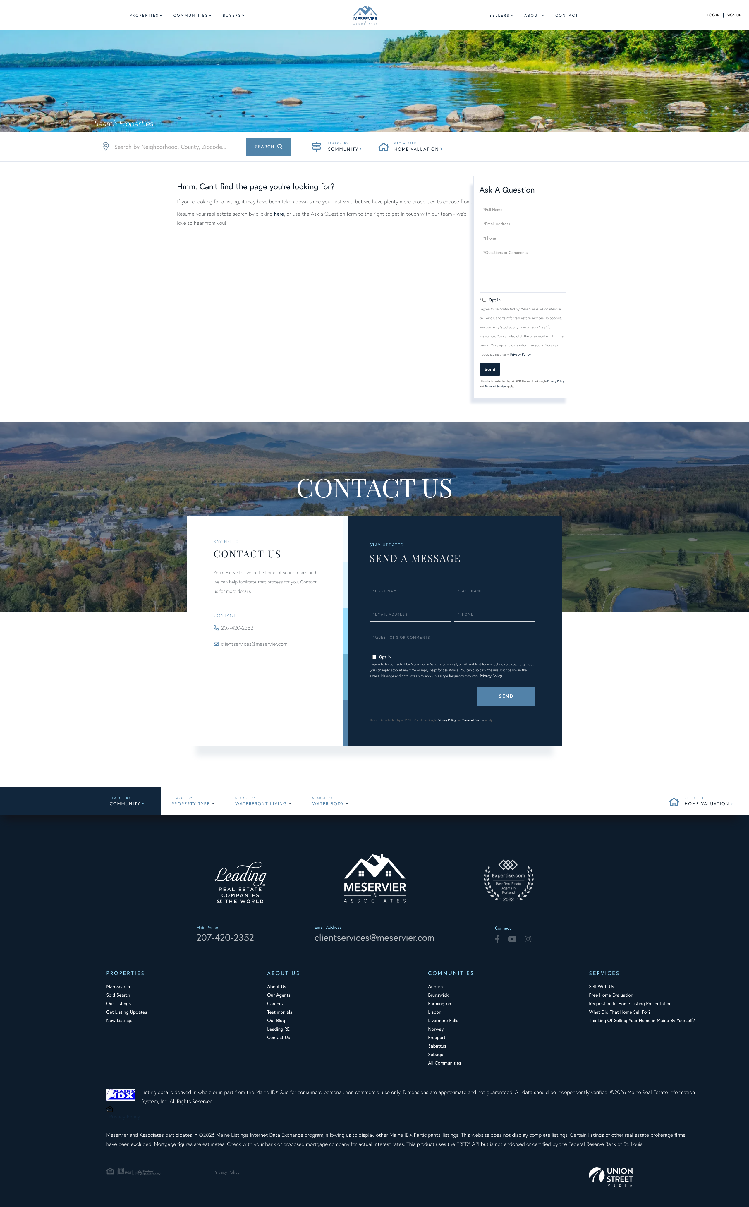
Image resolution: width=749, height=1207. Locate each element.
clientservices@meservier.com (254, 644)
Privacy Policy (520, 354)
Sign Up (734, 15)
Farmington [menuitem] (439, 1003)
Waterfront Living (261, 804)
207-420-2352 (237, 627)
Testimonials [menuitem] (279, 1012)
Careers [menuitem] (275, 1003)
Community (343, 149)
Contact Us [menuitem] (278, 1037)
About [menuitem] (532, 15)
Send (490, 369)
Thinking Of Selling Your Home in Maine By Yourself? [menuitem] (642, 1020)
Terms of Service (495, 386)
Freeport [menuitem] (436, 1037)
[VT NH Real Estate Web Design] (642, 1177)
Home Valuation (416, 149)
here (279, 213)
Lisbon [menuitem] (434, 1012)
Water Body (328, 804)
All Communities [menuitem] (444, 1063)
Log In (713, 15)
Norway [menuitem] (436, 1029)
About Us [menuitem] (276, 986)
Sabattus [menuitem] (437, 1046)
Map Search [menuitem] (118, 986)
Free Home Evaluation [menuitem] (611, 995)
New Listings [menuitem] (119, 1020)
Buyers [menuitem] (232, 15)
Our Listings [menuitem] (118, 1003)
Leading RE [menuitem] (278, 1029)
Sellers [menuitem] (499, 15)
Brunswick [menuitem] (438, 995)
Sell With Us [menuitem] (601, 986)
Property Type (190, 804)
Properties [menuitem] (144, 15)
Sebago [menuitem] (435, 1054)
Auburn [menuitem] (435, 986)
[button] (268, 147)
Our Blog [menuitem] (276, 1020)
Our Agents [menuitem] (279, 995)
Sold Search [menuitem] (118, 995)
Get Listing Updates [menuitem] (126, 1012)
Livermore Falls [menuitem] (443, 1020)
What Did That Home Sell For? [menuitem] (619, 1012)
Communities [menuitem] (190, 15)
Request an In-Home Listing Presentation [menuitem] (630, 1003)
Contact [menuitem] (566, 15)
